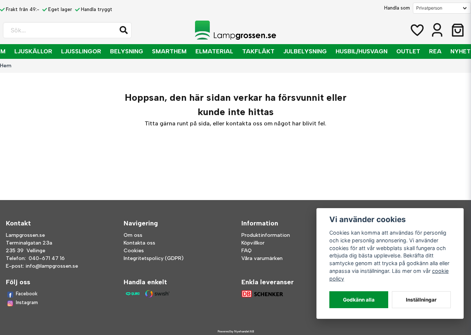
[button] (124, 30)
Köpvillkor (253, 243)
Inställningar (421, 300)
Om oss (133, 235)
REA (435, 51)
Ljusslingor (81, 51)
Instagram (27, 302)
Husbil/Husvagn (361, 51)
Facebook (27, 293)
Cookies (134, 250)
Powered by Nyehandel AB (235, 331)
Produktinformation (265, 235)
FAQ (246, 250)
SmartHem (169, 51)
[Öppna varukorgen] (457, 30)
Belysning (126, 51)
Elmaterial (214, 51)
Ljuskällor (33, 51)
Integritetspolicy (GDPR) (154, 258)
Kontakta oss (139, 243)
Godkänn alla (359, 300)
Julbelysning (305, 51)
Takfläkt (258, 51)
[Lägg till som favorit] (416, 30)
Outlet (408, 51)
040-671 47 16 (47, 258)
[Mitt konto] (437, 30)
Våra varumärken (262, 258)
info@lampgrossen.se (51, 266)
